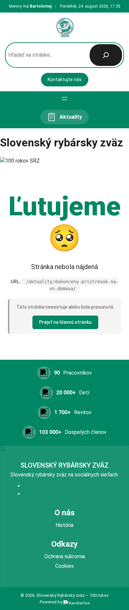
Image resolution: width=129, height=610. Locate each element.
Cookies (64, 566)
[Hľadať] (106, 55)
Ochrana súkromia (64, 556)
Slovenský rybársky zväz (64, 465)
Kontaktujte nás (65, 79)
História (64, 525)
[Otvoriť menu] (64, 99)
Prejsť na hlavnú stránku (65, 322)
